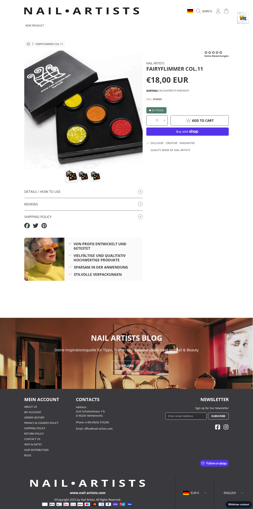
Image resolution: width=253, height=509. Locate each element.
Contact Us (32, 439)
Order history (34, 417)
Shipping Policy (34, 428)
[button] (205, 11)
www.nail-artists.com (88, 492)
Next (139, 110)
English (178, 11)
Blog (27, 455)
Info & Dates (33, 444)
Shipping (152, 90)
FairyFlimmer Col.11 (49, 44)
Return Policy (34, 433)
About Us (30, 406)
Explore (126, 366)
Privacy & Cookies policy (41, 423)
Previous (28, 110)
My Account (32, 412)
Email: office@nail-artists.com (94, 428)
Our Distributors (36, 450)
